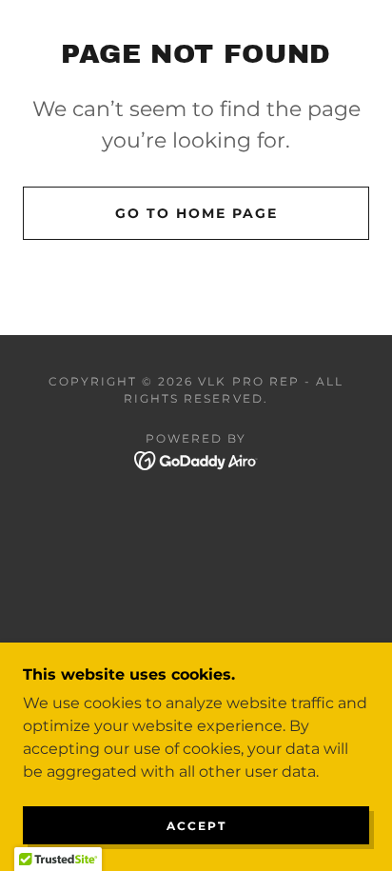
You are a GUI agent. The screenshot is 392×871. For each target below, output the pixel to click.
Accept (196, 826)
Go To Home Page (196, 213)
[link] (196, 460)
